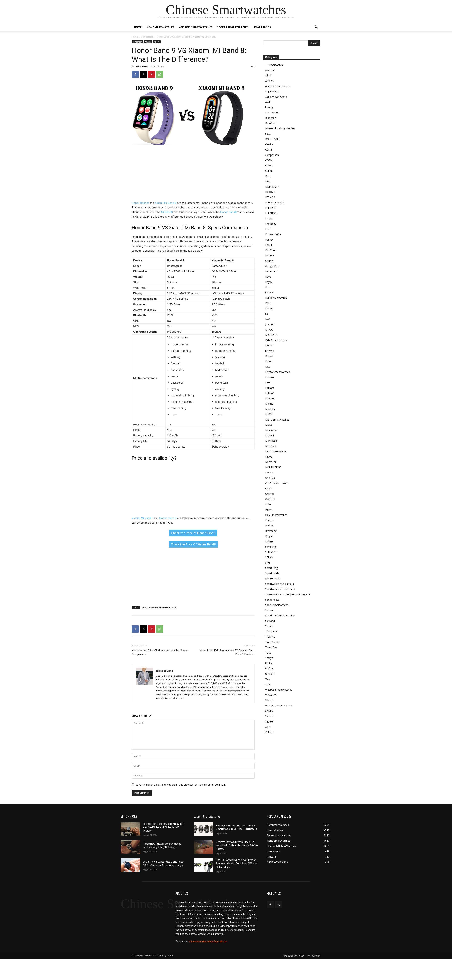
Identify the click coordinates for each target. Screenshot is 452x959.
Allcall (268, 75)
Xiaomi (157, 42)
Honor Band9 (228, 212)
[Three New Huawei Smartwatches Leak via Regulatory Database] (130, 847)
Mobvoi (269, 435)
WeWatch (270, 695)
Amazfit (269, 80)
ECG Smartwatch (274, 202)
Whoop (269, 700)
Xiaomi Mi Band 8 (165, 203)
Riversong (270, 530)
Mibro (268, 425)
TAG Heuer (271, 631)
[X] (143, 74)
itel (267, 313)
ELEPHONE (271, 213)
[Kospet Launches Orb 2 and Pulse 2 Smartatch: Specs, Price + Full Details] (203, 829)
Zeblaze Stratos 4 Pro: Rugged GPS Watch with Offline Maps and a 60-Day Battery (237, 845)
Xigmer (269, 721)
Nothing (269, 472)
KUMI (268, 361)
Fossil (268, 245)
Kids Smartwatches (276, 340)
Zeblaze (269, 732)
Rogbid (269, 536)
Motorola (270, 446)
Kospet (269, 356)
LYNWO (269, 393)
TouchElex (271, 647)
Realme (269, 520)
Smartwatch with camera (279, 583)
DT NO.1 (270, 197)
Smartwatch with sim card (280, 589)
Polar (268, 504)
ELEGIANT (271, 207)
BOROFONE (272, 139)
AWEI (268, 102)
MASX (268, 414)
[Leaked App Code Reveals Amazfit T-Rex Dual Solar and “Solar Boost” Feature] (130, 829)
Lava (268, 366)
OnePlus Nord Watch (277, 483)
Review (269, 525)
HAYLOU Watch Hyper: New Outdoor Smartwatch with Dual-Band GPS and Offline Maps (236, 863)
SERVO (269, 557)
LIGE (267, 382)
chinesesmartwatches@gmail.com (208, 941)
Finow (268, 218)
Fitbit (268, 229)
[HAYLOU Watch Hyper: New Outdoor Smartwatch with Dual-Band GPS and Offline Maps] (203, 865)
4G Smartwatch (274, 65)
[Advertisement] (193, 174)
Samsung (270, 546)
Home (138, 27)
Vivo (267, 679)
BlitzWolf (270, 123)
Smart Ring (271, 568)
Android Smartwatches (195, 27)
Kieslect (269, 345)
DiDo (268, 176)
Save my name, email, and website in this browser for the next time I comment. (180, 784)
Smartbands (262, 27)
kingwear (270, 350)
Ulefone (269, 668)
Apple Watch (272, 91)
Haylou (269, 282)
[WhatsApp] (159, 74)
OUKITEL (270, 499)
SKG (267, 562)
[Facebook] (135, 74)
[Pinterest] (151, 74)
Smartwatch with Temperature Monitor (287, 594)
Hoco (268, 287)
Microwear (271, 430)
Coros (268, 165)
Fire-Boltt (270, 223)
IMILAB (269, 308)
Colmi (268, 149)
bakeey (269, 107)
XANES (269, 710)
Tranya (269, 658)
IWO (267, 319)
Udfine (269, 663)
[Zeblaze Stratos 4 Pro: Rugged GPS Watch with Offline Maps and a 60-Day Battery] (203, 847)
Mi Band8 (167, 212)
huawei (148, 42)
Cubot (268, 170)
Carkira (269, 144)
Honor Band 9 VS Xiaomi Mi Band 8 (159, 607)
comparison (147, 36)
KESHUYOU (271, 335)
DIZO (268, 181)
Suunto (269, 626)
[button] (316, 27)
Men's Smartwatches (277, 419)
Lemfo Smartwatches (277, 372)
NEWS (268, 456)
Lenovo (269, 377)
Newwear (270, 462)
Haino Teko (271, 271)
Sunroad (270, 620)
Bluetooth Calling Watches (280, 128)
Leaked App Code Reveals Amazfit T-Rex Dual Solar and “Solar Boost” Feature (163, 827)
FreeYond (270, 250)
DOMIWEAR (272, 186)
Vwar (268, 684)
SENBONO (271, 552)
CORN (268, 160)
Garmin (269, 260)
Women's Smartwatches (279, 705)
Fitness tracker (273, 234)
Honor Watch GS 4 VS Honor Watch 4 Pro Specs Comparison (160, 652)
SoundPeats (272, 599)
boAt (268, 133)
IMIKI (268, 303)
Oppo (268, 488)
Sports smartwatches (233, 27)
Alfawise (270, 70)
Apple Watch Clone (276, 96)
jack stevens (141, 66)
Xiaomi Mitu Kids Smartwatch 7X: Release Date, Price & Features (227, 652)
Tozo (268, 652)
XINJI (268, 726)
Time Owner (272, 642)
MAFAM (269, 398)
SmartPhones (273, 578)
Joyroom (270, 324)
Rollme (269, 541)
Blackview (270, 117)
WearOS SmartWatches (278, 689)
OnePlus (270, 478)
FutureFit (270, 255)
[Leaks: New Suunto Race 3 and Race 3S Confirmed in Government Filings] (130, 865)
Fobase (269, 239)
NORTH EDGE (273, 467)
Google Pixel (272, 266)
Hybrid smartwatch (276, 297)
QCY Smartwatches (276, 515)
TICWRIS (270, 636)
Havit (268, 276)
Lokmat (269, 387)
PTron (268, 509)
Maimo (269, 403)
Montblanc (271, 440)
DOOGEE (270, 192)
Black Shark (271, 112)
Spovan (269, 610)
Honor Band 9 (140, 203)
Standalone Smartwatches (280, 615)
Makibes (270, 409)
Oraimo (269, 493)
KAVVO (269, 329)
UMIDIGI (270, 673)
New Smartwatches (160, 27)
